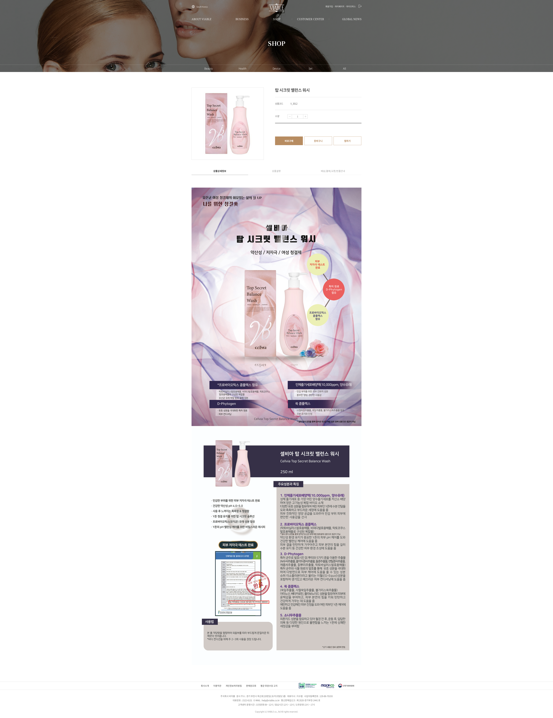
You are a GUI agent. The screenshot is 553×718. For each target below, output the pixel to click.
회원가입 (329, 6)
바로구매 (289, 141)
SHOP (276, 19)
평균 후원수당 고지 (269, 685)
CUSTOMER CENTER (310, 19)
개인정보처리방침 (234, 685)
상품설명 (276, 171)
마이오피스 (351, 6)
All (344, 68)
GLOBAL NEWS (351, 19)
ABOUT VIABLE (201, 19)
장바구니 (318, 141)
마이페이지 (339, 6)
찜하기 (347, 141)
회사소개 (205, 685)
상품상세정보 (219, 171)
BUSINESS (242, 19)
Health (243, 68)
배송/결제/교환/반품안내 (333, 171)
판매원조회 (251, 685)
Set (310, 68)
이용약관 (217, 685)
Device (277, 68)
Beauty (208, 68)
